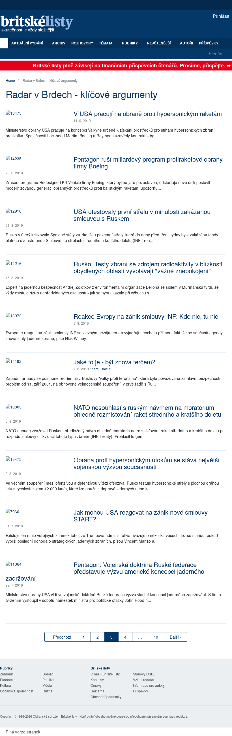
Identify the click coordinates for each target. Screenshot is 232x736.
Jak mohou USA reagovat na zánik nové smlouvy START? (141, 515)
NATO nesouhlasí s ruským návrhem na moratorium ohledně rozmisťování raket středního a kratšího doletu (147, 410)
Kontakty (97, 679)
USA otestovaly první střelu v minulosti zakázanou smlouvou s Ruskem (142, 214)
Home (10, 80)
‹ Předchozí (60, 637)
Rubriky (130, 43)
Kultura (5, 685)
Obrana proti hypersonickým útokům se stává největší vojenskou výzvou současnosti (147, 463)
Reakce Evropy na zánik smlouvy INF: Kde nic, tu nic (146, 316)
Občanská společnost (16, 690)
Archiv (58, 43)
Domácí (48, 673)
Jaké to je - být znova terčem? (114, 361)
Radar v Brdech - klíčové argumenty (50, 80)
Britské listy (39, 24)
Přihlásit (220, 16)
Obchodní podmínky (106, 696)
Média (47, 685)
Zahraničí (7, 673)
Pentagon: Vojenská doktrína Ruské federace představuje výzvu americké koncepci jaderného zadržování (105, 571)
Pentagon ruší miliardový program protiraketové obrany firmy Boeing (148, 162)
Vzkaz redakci (143, 679)
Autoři (186, 43)
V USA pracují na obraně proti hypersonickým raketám (148, 113)
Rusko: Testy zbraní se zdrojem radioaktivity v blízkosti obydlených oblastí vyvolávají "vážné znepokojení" (148, 267)
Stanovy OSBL (144, 673)
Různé (47, 690)
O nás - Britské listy (105, 673)
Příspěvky (208, 43)
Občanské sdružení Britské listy (55, 716)
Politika (48, 679)
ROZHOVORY (82, 43)
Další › (175, 637)
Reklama (97, 690)
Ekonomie (8, 679)
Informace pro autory (149, 685)
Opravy (96, 685)
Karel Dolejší (101, 368)
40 (156, 637)
